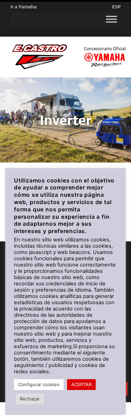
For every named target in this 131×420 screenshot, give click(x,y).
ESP (116, 6)
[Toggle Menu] (111, 19)
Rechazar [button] (30, 399)
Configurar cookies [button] (38, 384)
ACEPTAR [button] (81, 384)
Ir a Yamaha (23, 6)
